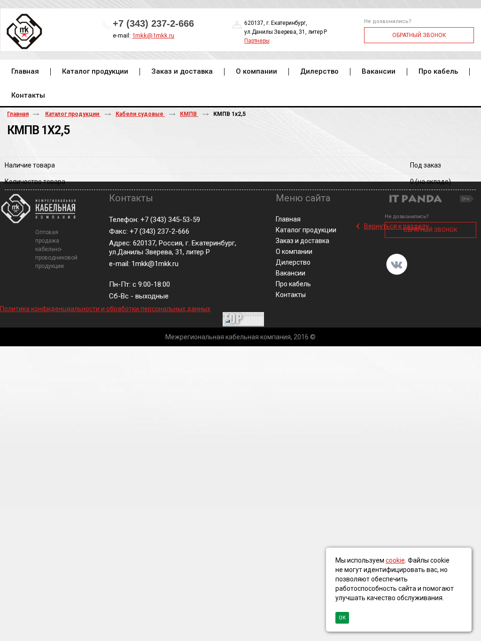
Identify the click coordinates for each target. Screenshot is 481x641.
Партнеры (256, 41)
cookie (395, 560)
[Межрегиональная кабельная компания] (22, 32)
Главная (18, 114)
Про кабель (293, 284)
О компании (294, 251)
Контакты (291, 294)
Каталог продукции (73, 114)
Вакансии (290, 273)
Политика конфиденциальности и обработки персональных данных (105, 309)
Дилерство (293, 262)
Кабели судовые (140, 114)
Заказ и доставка (302, 240)
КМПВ (189, 114)
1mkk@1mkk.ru (153, 35)
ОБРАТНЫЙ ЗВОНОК (419, 35)
